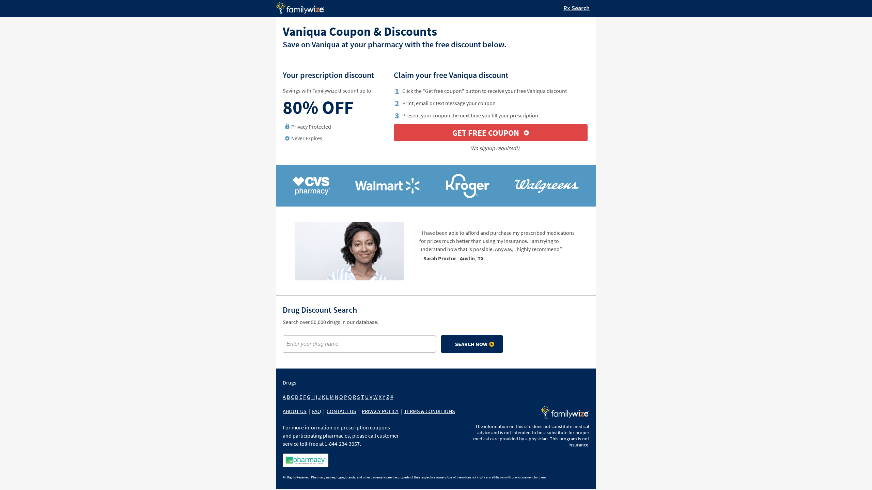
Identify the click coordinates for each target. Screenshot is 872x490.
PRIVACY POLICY (380, 411)
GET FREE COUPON (485, 133)
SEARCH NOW (471, 344)
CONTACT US (341, 411)
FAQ (316, 411)
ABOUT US (295, 411)
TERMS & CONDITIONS (429, 411)
